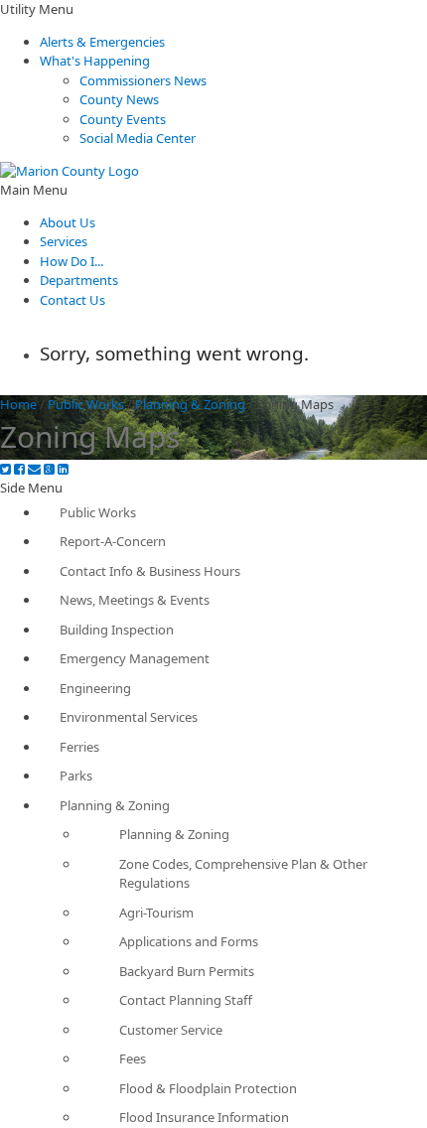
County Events (122, 119)
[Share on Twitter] (5, 469)
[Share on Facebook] (19, 469)
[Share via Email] (34, 469)
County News (119, 99)
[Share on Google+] (49, 469)
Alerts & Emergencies (102, 42)
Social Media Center (137, 138)
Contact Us (72, 300)
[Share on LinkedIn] (63, 469)
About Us (67, 222)
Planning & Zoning (190, 404)
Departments (79, 280)
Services (63, 241)
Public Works (86, 404)
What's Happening (95, 61)
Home (18, 404)
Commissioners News (143, 80)
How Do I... (71, 261)
